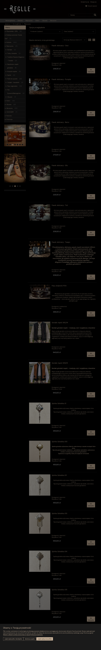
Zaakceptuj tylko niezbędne (13, 639)
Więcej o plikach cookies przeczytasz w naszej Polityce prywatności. (23, 635)
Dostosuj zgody (30, 639)
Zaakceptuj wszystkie (45, 639)
